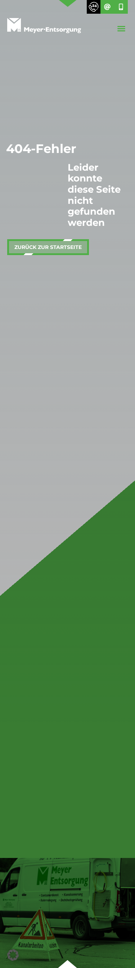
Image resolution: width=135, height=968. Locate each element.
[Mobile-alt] (121, 7)
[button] (121, 28)
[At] (107, 7)
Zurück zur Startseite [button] (48, 247)
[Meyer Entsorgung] (44, 27)
